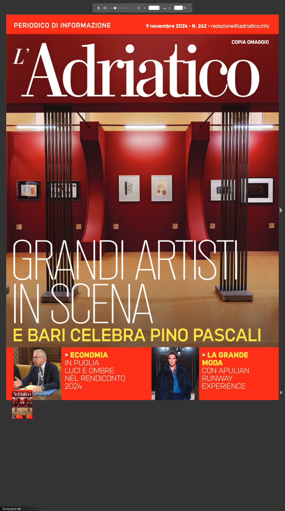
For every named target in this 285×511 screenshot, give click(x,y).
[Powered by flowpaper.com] (11, 507)
